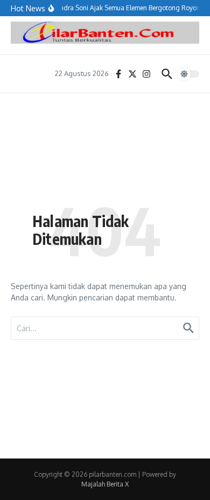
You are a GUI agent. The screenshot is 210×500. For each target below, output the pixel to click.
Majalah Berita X (105, 484)
